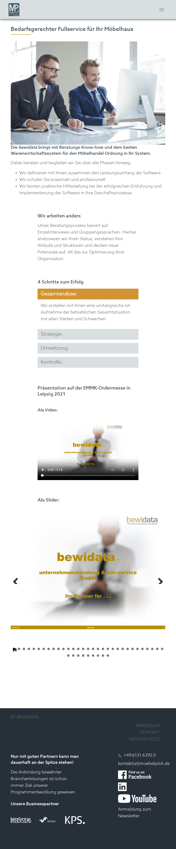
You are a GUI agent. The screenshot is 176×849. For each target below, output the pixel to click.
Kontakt (150, 733)
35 (83, 655)
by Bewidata (24, 717)
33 (73, 655)
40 (108, 655)
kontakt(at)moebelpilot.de (144, 764)
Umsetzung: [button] (55, 348)
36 (88, 655)
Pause (15, 649)
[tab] (88, 294)
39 (103, 655)
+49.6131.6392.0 (140, 755)
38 (98, 655)
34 (78, 655)
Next (159, 579)
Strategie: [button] (52, 334)
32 (68, 655)
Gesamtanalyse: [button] (59, 293)
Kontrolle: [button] (52, 362)
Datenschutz (144, 739)
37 (93, 655)
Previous (17, 579)
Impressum (148, 726)
